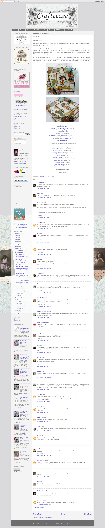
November (19, 252)
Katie (38, 273)
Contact (51, 30)
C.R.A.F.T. (59, 147)
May (18, 299)
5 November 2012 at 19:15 (44, 466)
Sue (38, 233)
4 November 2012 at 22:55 (44, 443)
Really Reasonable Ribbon (55, 159)
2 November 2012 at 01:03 (44, 317)
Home (15, 30)
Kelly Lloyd (40, 202)
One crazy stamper (58, 157)
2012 (16, 248)
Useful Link (69, 30)
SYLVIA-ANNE (41, 297)
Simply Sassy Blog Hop (23, 412)
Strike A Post (23, 385)
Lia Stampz (57, 154)
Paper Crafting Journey (58, 148)
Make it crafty (68, 138)
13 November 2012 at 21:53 (44, 486)
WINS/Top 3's (59, 30)
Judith (39, 471)
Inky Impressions (60, 164)
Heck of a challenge (56, 152)
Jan (38, 481)
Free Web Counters (21, 227)
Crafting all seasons (60, 162)
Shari (38, 382)
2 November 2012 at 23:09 (44, 352)
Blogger (69, 523)
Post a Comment (39, 507)
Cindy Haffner (41, 491)
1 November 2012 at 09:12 (44, 217)
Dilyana (39, 426)
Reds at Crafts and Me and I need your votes (22, 279)
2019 (16, 233)
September (20, 291)
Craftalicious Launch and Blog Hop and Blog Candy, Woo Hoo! (24, 356)
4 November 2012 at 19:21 (44, 421)
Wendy (39, 333)
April (18, 301)
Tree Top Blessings (21, 260)
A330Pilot (57, 523)
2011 (16, 311)
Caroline (39, 182)
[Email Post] (53, 176)
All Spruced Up (20, 273)
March (18, 303)
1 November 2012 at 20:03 (44, 306)
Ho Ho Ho (18, 264)
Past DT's (37, 30)
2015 (16, 241)
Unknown (39, 222)
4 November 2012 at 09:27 (44, 401)
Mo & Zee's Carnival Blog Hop (23, 342)
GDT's (44, 30)
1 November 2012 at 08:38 (44, 197)
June (18, 297)
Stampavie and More (59, 165)
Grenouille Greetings (43, 311)
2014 (16, 244)
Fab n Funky (57, 160)
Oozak (58, 155)
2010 (16, 313)
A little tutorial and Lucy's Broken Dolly (22, 276)
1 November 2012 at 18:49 (44, 292)
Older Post (87, 514)
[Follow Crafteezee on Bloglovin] (18, 96)
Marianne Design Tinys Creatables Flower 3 (62, 128)
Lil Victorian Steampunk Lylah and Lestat (24, 453)
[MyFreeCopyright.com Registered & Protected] (22, 118)
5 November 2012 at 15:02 (44, 455)
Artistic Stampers (58, 150)
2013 (16, 246)
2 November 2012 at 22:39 (44, 340)
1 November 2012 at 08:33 (44, 188)
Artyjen (39, 448)
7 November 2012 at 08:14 (44, 476)
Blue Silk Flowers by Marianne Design (59, 135)
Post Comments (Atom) (46, 517)
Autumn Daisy (64, 126)
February (19, 306)
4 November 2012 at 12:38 (44, 412)
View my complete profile (20, 163)
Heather (39, 357)
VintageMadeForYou (21, 105)
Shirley (39, 406)
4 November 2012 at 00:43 (44, 389)
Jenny (38, 193)
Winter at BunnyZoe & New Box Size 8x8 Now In (23, 270)
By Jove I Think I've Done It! (24, 438)
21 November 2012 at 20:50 (44, 495)
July (18, 295)
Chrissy (39, 284)
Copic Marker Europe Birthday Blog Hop (24, 328)
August (19, 293)
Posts (17, 140)
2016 (16, 239)
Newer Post (37, 514)
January (19, 308)
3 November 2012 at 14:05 (44, 366)
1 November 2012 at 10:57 (44, 228)
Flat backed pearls (62, 140)
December (19, 250)
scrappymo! (40, 417)
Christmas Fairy (20, 254)
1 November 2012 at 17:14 (44, 279)
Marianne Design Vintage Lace (62, 130)
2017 (16, 237)
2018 (16, 235)
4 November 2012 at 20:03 (44, 430)
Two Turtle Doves (20, 262)
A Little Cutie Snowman (22, 266)
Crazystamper (41, 460)
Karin (38, 435)
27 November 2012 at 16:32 (44, 504)
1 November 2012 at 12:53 (44, 268)
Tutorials (29, 30)
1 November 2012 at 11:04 (44, 242)
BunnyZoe (65, 60)
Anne (38, 247)
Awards (22, 30)
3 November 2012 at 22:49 (44, 377)
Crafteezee (23, 149)
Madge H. (39, 371)
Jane (38, 259)
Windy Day (19, 286)
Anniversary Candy (23, 426)
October (19, 288)
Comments (18, 143)
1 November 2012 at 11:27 (44, 254)
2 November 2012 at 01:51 (44, 328)
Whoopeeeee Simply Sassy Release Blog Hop (23, 371)
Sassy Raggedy (41, 322)
